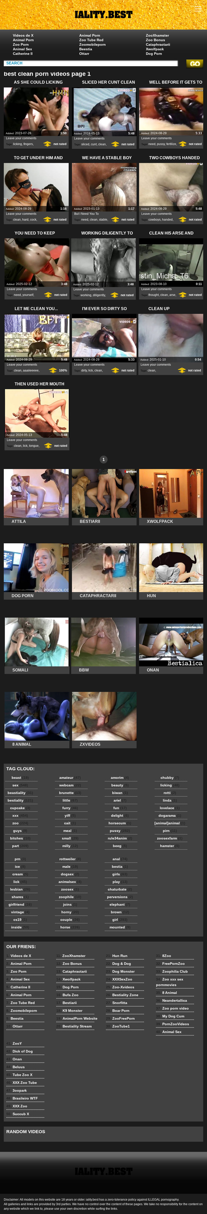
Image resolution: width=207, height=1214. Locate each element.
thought (153, 295)
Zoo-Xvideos (120, 987)
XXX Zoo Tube (21, 1083)
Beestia (85, 49)
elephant (120, 904)
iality (103, 16)
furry (70, 808)
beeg (120, 846)
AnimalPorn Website (76, 1018)
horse (70, 927)
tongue (34, 446)
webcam (70, 785)
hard (25, 219)
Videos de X (23, 35)
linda (170, 800)
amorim (120, 778)
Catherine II (23, 54)
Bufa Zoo (67, 995)
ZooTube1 (118, 1026)
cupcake (20, 808)
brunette (70, 793)
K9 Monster (69, 1011)
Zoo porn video (172, 1008)
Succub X (17, 1114)
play (120, 882)
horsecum (120, 823)
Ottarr (84, 54)
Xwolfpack (155, 49)
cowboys (154, 219)
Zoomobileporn (92, 44)
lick (90, 370)
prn (20, 859)
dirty (84, 370)
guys (20, 831)
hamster (169, 846)
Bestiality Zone (122, 995)
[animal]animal (169, 823)
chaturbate (120, 889)
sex (20, 785)
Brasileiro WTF (22, 1098)
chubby (170, 778)
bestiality (20, 800)
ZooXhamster (157, 35)
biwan (120, 793)
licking (17, 144)
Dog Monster (120, 971)
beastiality (20, 793)
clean (102, 144)
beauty (120, 785)
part (20, 846)
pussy (161, 144)
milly (70, 846)
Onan (14, 1059)
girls (119, 874)
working (86, 295)
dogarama (170, 815)
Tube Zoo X (19, 1075)
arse (172, 295)
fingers (28, 144)
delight (120, 815)
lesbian (20, 889)
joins (70, 904)
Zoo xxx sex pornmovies (169, 982)
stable (103, 219)
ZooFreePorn (120, 1018)
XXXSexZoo (119, 979)
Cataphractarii (158, 44)
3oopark (16, 1090)
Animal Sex (22, 49)
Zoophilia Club (172, 971)
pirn (170, 831)
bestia (120, 867)
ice (20, 867)
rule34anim (120, 838)
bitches (20, 838)
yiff (70, 815)
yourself (27, 295)
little (70, 800)
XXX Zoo (16, 1106)
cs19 (20, 920)
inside (20, 927)
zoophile (70, 897)
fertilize (171, 144)
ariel (120, 800)
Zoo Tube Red (91, 40)
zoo (20, 823)
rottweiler (70, 859)
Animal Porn (23, 40)
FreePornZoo (170, 964)
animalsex (70, 882)
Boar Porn (118, 1011)
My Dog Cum (170, 1016)
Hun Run (116, 956)
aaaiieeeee (31, 370)
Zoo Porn (21, 44)
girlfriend (20, 904)
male (70, 867)
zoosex (70, 889)
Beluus (15, 1067)
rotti (170, 793)
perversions (120, 897)
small (70, 838)
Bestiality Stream (74, 1026)
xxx (20, 815)
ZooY (14, 1043)
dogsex (70, 874)
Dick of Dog (19, 1051)
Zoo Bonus (155, 40)
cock (33, 219)
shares (20, 897)
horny (70, 912)
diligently (99, 295)
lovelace (170, 808)
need (152, 144)
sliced (85, 144)
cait (70, 823)
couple (70, 920)
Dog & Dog (118, 964)
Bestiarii (66, 1003)
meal (70, 831)
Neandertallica (171, 1000)
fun (120, 808)
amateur (70, 778)
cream (20, 874)
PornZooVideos (172, 1024)
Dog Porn (154, 54)
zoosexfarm (170, 838)
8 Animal (166, 993)
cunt (94, 144)
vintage (20, 912)
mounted (120, 927)
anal (120, 859)
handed (167, 219)
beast (20, 778)
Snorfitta (116, 1003)
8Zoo (163, 956)
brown (120, 912)
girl (119, 920)
